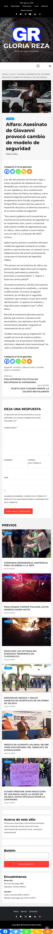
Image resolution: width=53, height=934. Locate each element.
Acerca (24, 911)
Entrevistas (27, 5)
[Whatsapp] (18, 171)
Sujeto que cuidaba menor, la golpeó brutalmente (30, 388)
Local (36, 5)
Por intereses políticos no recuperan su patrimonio (21, 379)
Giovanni (39, 367)
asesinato (17, 367)
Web (6, 477)
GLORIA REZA (26, 46)
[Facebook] (6, 171)
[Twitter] (12, 171)
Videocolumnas (26, 10)
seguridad (15, 370)
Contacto (33, 911)
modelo (7, 370)
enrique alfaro (28, 367)
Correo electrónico (34, 463)
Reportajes (15, 5)
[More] (29, 171)
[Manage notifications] (47, 928)
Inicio (6, 5)
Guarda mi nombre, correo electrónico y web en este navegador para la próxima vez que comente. (26, 499)
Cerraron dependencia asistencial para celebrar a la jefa (26, 564)
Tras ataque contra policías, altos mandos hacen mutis (26, 608)
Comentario (11, 427)
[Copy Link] (23, 171)
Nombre (8, 460)
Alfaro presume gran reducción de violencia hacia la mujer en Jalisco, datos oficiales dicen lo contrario (25, 795)
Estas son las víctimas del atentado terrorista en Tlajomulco (20, 654)
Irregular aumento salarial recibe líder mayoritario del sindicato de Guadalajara (26, 747)
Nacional (44, 5)
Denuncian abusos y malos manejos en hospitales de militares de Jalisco (26, 701)
